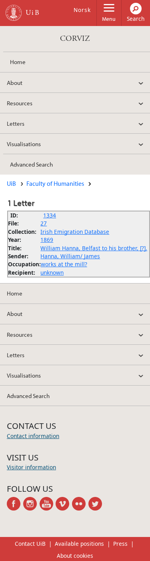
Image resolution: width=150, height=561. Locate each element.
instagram (31, 504)
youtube (48, 504)
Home (18, 62)
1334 (49, 215)
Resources (19, 103)
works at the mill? (64, 264)
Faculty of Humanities (55, 183)
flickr (80, 504)
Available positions (79, 543)
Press (120, 543)
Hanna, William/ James (70, 256)
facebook (15, 504)
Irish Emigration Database (74, 231)
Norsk (82, 10)
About (14, 82)
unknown (52, 272)
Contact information (33, 436)
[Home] (14, 13)
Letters (15, 123)
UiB (11, 183)
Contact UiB (30, 543)
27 (43, 223)
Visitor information (31, 467)
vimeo (64, 504)
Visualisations (24, 144)
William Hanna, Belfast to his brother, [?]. (93, 248)
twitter (96, 504)
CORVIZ (75, 39)
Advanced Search (31, 164)
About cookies (75, 555)
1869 (46, 239)
